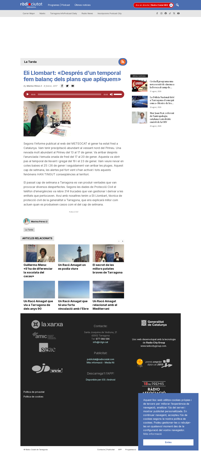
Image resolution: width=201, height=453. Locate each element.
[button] (177, 5)
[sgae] (47, 347)
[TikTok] (170, 13)
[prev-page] (118, 241)
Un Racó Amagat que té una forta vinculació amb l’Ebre (73, 304)
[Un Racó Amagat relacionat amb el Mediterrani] (108, 290)
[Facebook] (157, 13)
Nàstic (42, 13)
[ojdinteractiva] (47, 370)
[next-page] (122, 241)
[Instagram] (161, 13)
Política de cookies (33, 396)
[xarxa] (47, 324)
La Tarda (30, 62)
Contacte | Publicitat (106, 449)
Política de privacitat (34, 392)
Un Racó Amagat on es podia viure (72, 266)
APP (120, 449)
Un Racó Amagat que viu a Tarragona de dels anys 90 (38, 304)
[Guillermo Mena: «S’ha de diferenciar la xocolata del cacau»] (39, 253)
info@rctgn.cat (100, 342)
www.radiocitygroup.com (153, 346)
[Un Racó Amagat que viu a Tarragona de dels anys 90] (39, 290)
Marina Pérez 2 (34, 86)
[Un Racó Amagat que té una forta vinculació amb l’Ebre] (74, 290)
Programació (130, 449)
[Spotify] (166, 13)
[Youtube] (178, 13)
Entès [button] (168, 442)
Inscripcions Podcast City (110, 13)
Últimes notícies (83, 5)
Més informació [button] (152, 433)
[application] (74, 94)
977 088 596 (102, 338)
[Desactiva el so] (111, 94)
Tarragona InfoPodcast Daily (63, 13)
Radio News (87, 13)
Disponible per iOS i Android (100, 379)
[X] (174, 13)
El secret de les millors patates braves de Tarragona (107, 268)
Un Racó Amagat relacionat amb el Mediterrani (105, 304)
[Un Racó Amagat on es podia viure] (74, 253)
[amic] (47, 336)
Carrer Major (29, 13)
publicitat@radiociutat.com (100, 359)
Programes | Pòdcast (59, 5)
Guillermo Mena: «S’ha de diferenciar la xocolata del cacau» (38, 270)
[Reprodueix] (27, 94)
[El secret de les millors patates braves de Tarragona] (108, 253)
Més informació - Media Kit (100, 362)
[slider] (118, 94)
